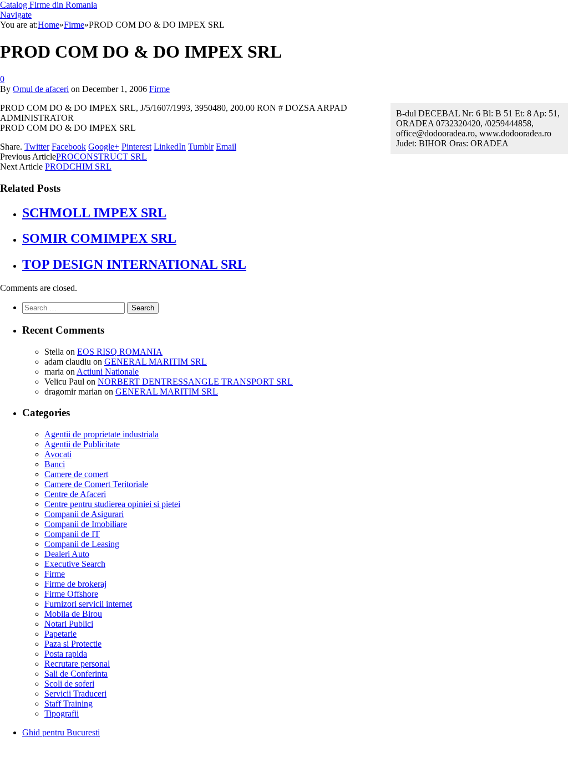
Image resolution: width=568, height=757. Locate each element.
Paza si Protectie (73, 643)
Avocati (58, 454)
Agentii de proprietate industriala (101, 434)
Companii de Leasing (81, 544)
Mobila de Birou (73, 613)
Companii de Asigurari (84, 514)
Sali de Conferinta (76, 673)
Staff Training (68, 703)
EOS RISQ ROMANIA (120, 351)
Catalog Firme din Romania (48, 4)
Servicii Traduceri (75, 693)
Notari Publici (68, 623)
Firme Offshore (71, 594)
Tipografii (61, 713)
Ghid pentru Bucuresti (61, 732)
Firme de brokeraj (75, 584)
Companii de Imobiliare (85, 524)
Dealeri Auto (66, 554)
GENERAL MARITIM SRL (155, 361)
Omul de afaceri (41, 89)
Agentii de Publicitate (82, 444)
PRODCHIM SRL (78, 166)
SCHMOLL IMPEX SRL (94, 213)
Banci (54, 464)
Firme (159, 89)
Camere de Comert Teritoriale (96, 484)
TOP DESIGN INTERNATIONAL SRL (134, 264)
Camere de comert (76, 474)
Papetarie (60, 633)
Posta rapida (65, 653)
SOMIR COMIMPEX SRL (99, 238)
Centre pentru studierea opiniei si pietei (112, 504)
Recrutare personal (77, 663)
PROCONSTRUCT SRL (101, 156)
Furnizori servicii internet (88, 603)
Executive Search (74, 564)
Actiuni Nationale (108, 371)
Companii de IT (72, 534)
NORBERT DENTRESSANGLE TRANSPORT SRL (195, 381)
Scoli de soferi (69, 683)
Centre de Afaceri (75, 494)
